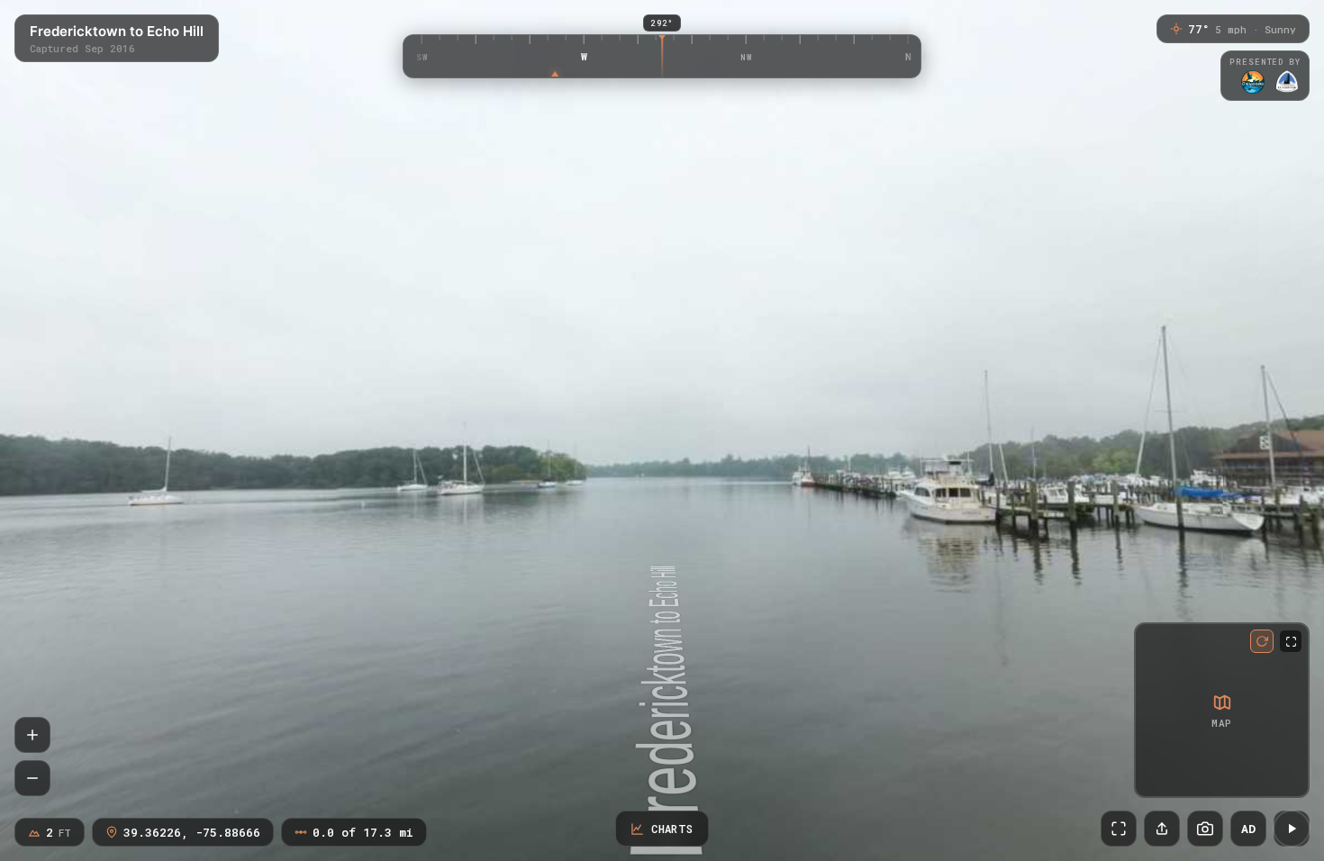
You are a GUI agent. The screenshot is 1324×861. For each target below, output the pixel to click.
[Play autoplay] (1292, 829)
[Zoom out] (32, 778)
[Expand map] (1290, 641)
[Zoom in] (32, 735)
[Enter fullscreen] (1119, 829)
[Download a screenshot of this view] (1205, 829)
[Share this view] (1162, 829)
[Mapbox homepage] (1151, 780)
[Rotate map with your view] (1262, 641)
